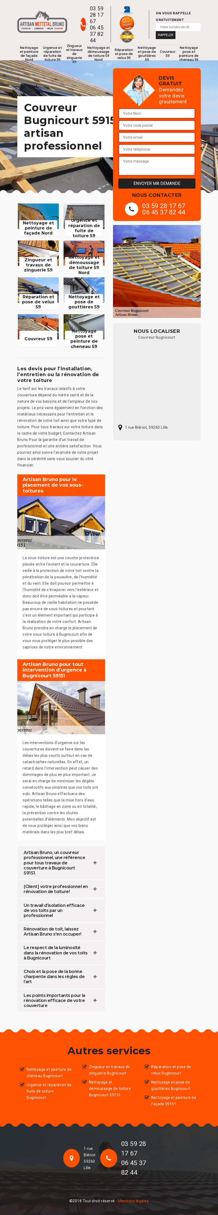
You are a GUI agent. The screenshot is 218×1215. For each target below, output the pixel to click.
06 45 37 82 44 (97, 34)
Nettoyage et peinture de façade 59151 (173, 1100)
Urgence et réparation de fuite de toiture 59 (52, 53)
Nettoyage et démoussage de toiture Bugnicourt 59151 (110, 1088)
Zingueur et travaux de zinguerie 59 (74, 53)
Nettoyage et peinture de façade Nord (29, 53)
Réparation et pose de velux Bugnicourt (171, 1070)
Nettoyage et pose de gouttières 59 (147, 53)
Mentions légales (133, 1201)
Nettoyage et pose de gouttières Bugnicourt (171, 1085)
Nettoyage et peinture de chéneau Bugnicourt (49, 1072)
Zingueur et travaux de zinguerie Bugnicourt (109, 1070)
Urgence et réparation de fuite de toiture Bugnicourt (49, 1091)
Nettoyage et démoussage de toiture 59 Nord (98, 53)
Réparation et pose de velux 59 (124, 54)
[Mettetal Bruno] (42, 22)
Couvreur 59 (167, 54)
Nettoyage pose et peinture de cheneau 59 (189, 53)
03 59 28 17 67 (97, 14)
